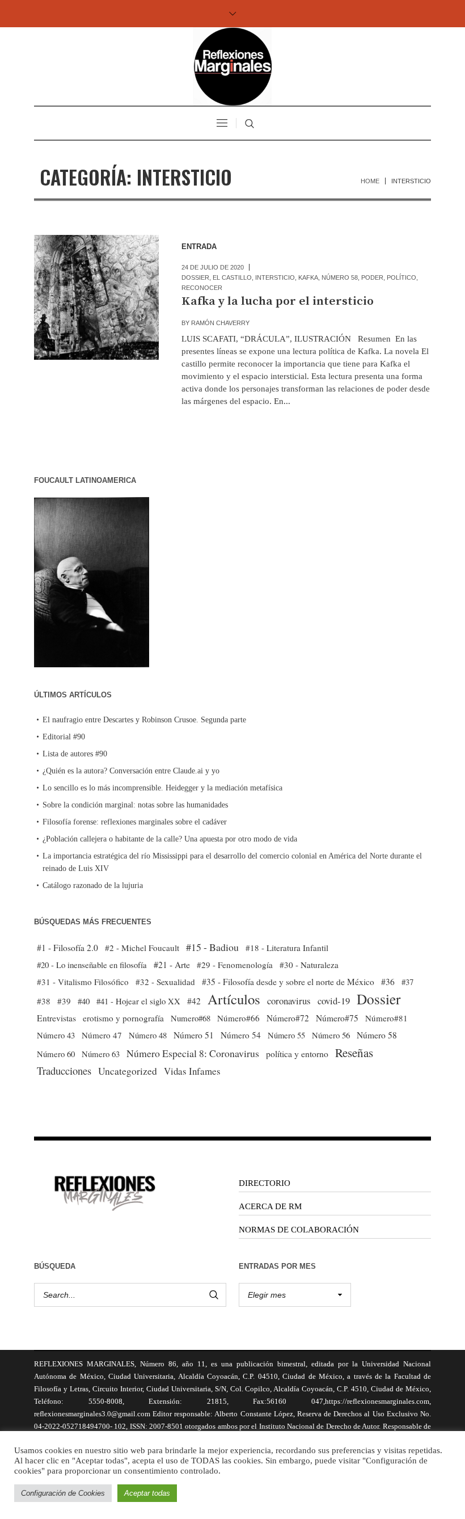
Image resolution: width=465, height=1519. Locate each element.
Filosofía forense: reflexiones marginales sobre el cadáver (135, 822)
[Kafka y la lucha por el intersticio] (96, 297)
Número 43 (56, 1035)
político (401, 277)
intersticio (275, 277)
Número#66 (238, 1018)
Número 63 (101, 1053)
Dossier (195, 277)
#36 (388, 981)
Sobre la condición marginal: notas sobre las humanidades (135, 805)
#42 (194, 1001)
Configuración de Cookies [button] (63, 1493)
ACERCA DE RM (270, 1206)
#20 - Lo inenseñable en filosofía (92, 964)
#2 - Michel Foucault (142, 947)
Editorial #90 (64, 737)
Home (370, 181)
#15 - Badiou (212, 947)
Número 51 (194, 1035)
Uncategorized (127, 1071)
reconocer (201, 287)
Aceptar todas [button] (147, 1493)
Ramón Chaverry (220, 322)
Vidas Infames (192, 1071)
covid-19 (334, 1000)
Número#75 (337, 1018)
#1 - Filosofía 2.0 (67, 947)
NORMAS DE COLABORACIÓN (299, 1229)
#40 (84, 1001)
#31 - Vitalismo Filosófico (83, 981)
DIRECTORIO (264, 1183)
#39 (64, 1001)
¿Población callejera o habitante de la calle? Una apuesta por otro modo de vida (170, 839)
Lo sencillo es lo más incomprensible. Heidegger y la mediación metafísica (162, 788)
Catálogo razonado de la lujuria (93, 885)
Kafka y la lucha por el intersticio (277, 301)
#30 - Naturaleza (309, 964)
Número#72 (288, 1018)
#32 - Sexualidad (165, 981)
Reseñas (354, 1053)
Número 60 (56, 1053)
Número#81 (386, 1018)
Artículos (234, 999)
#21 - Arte (172, 964)
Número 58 (340, 277)
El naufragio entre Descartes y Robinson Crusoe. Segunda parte (144, 720)
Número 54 (241, 1035)
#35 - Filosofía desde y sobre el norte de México (288, 981)
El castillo (232, 277)
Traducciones (64, 1070)
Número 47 (102, 1035)
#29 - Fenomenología (235, 964)
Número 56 (331, 1035)
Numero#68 (190, 1018)
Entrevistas (56, 1018)
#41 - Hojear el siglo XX (138, 1001)
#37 (407, 981)
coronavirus (289, 1000)
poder (372, 277)
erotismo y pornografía (123, 1018)
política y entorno (297, 1053)
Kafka (308, 277)
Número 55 (286, 1035)
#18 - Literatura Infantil (287, 947)
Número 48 (148, 1035)
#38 (43, 1001)
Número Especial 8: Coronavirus (192, 1053)
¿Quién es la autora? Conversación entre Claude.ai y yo (131, 771)
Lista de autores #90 (75, 754)
